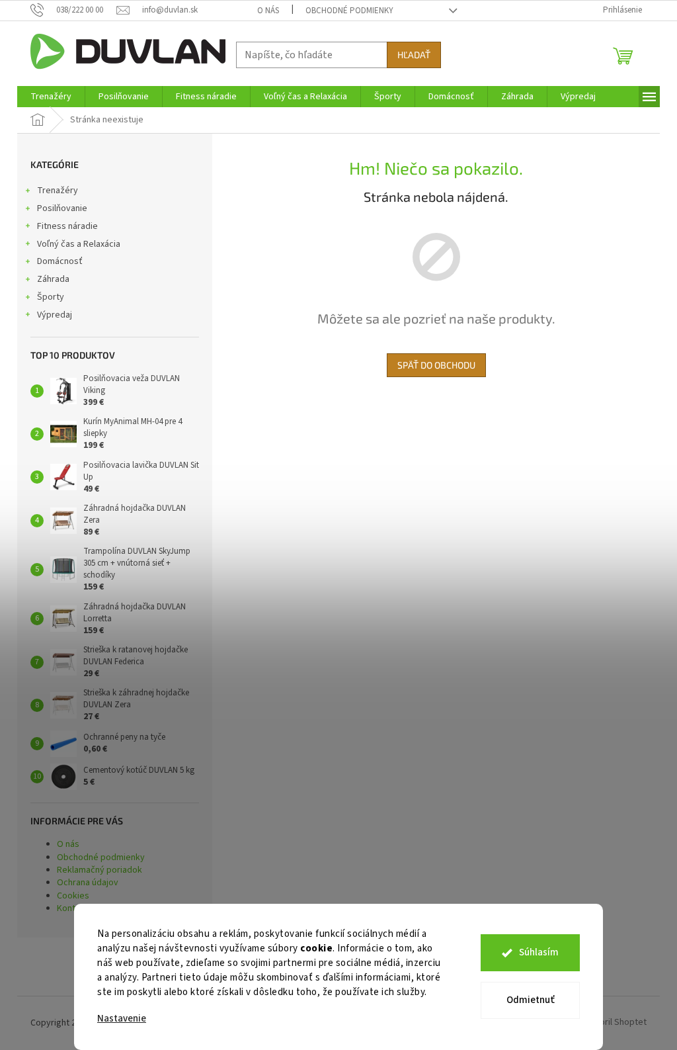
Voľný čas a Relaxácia (78, 244)
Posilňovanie (62, 208)
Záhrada (53, 279)
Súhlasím (539, 952)
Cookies (73, 895)
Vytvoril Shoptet (614, 1022)
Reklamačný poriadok (99, 870)
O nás (268, 11)
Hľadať (413, 54)
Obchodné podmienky (349, 11)
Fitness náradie (67, 226)
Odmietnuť (530, 1000)
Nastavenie (121, 1019)
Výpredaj (54, 315)
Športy (50, 297)
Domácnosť (60, 261)
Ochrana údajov (87, 882)
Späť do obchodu (436, 365)
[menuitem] (51, 96)
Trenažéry (57, 190)
